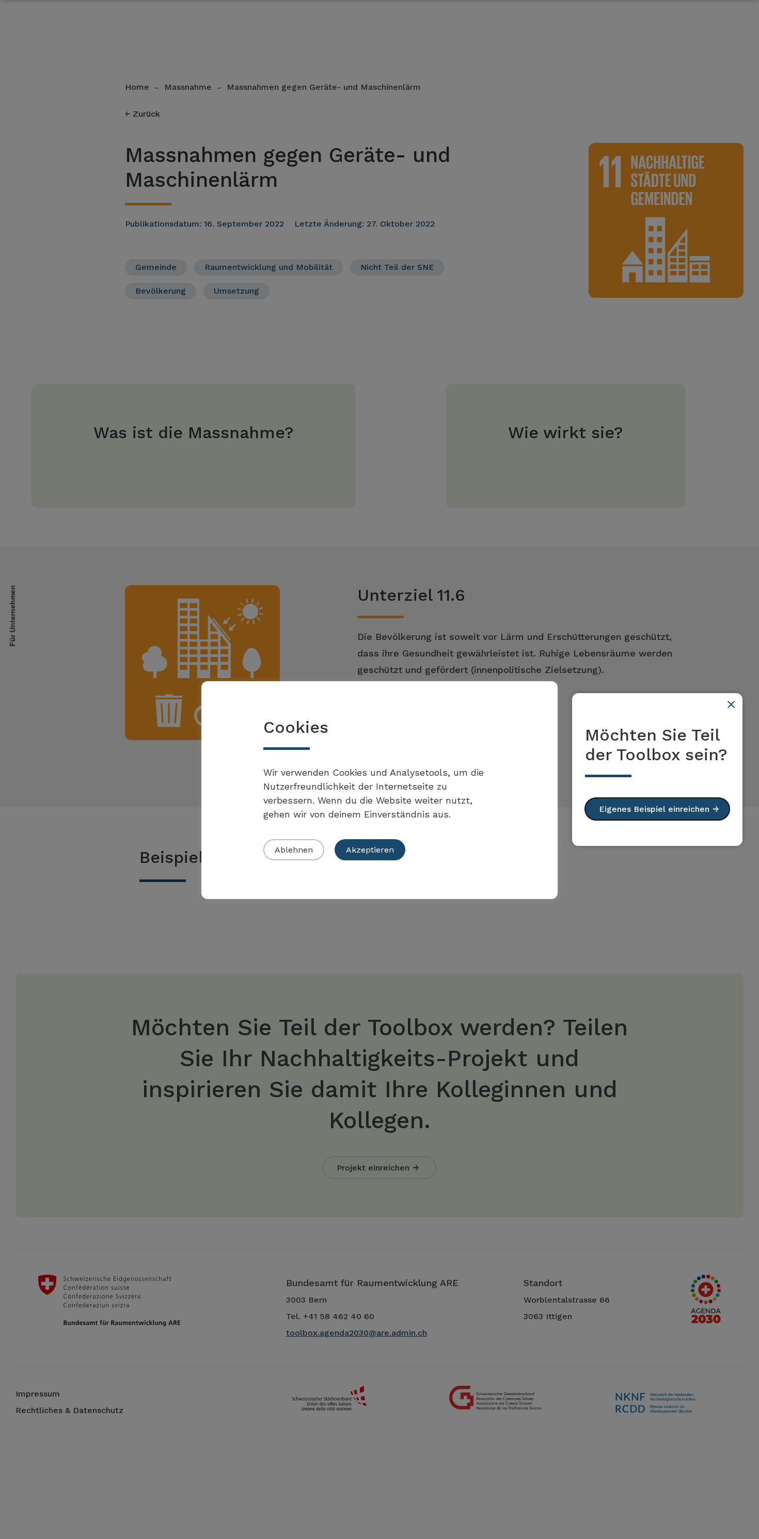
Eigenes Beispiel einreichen (654, 809)
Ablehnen (294, 850)
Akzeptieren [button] (370, 850)
